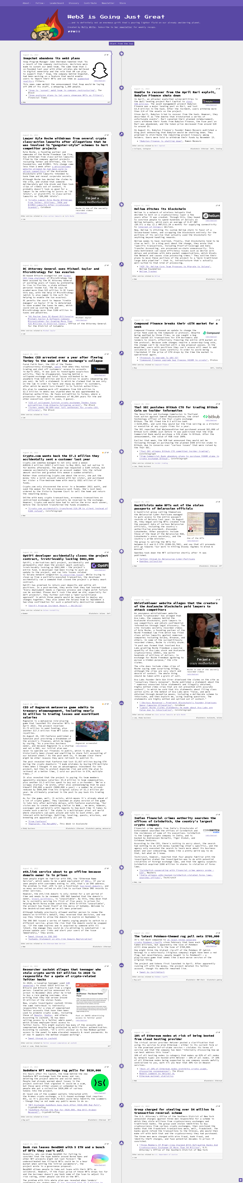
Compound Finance (162, 365)
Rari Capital (160, 146)
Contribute (90, 3)
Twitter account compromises (55, 1043)
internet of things (149, 227)
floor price (65, 1171)
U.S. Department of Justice (166, 1154)
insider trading (161, 463)
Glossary (74, 3)
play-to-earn (141, 957)
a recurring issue (71, 574)
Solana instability (51, 610)
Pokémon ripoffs (161, 977)
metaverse (46, 721)
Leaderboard (57, 3)
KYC (25, 1099)
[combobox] (26, 3)
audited (146, 335)
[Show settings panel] (240, 1180)
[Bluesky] (74, 31)
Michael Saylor (49, 331)
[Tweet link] (107, 55)
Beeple (38, 1015)
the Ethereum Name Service (54, 944)
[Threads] (79, 31)
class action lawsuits (52, 216)
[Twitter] (69, 31)
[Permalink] (105, 55)
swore (58, 366)
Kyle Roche (69, 216)
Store (122, 3)
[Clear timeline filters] (51, 25)
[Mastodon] (71, 31)
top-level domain (90, 886)
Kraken (45, 1117)
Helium (157, 276)
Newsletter (108, 3)
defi (141, 101)
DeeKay (48, 1015)
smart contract (75, 565)
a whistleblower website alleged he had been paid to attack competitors (47, 169)
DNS (87, 881)
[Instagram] (76, 31)
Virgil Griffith (41, 898)
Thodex (45, 414)
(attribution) (99, 81)
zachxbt (74, 1043)
